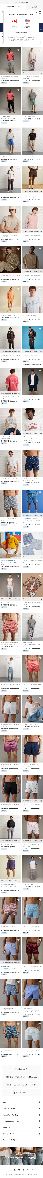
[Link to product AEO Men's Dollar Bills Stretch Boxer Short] (10, 503)
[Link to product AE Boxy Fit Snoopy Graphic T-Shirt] (10, 381)
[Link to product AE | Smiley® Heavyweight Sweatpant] (32, 339)
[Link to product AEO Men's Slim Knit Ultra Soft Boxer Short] (10, 709)
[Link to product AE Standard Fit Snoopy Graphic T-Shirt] (32, 299)
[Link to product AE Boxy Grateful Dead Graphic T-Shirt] (32, 587)
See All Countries (21, 32)
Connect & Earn (9, 1108)
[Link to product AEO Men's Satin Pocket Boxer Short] (32, 669)
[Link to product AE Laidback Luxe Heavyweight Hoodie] (32, 219)
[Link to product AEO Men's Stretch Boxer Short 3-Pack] (32, 545)
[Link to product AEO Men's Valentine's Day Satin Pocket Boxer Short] (10, 627)
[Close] (36, 12)
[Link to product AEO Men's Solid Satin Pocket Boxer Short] (32, 951)
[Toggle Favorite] (18, 50)
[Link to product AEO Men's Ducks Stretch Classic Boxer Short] (32, 463)
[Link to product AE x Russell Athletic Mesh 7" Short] (32, 503)
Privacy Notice (17, 40)
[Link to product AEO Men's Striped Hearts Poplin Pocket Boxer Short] (32, 992)
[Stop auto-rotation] (41, 29)
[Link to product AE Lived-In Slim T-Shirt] (32, 709)
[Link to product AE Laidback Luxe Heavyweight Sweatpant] (10, 339)
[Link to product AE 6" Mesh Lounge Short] (32, 179)
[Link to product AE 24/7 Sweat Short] (32, 101)
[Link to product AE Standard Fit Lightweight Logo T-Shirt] (10, 219)
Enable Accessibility (21, 2)
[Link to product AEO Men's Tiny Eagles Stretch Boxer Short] (32, 789)
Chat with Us (23, 1069)
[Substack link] (32, 1170)
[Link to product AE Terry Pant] (10, 587)
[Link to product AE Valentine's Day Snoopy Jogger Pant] (10, 61)
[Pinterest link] (19, 1170)
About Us (6, 1127)
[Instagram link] (15, 1170)
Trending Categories (11, 1121)
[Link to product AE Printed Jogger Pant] (10, 101)
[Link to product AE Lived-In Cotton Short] (10, 299)
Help (4, 1102)
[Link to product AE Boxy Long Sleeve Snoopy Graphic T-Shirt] (32, 421)
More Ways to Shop (10, 1115)
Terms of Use (27, 40)
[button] (15, 24)
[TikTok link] (24, 1170)
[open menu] (3, 12)
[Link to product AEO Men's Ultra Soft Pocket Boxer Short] (32, 749)
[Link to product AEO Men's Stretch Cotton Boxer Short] (32, 829)
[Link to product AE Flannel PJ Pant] (10, 179)
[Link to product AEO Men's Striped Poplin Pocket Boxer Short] (32, 910)
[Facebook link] (10, 1170)
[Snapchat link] (28, 1170)
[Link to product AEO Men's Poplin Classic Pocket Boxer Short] (10, 910)
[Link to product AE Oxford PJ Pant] (10, 829)
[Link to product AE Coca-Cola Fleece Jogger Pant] (32, 627)
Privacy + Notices (9, 1134)
